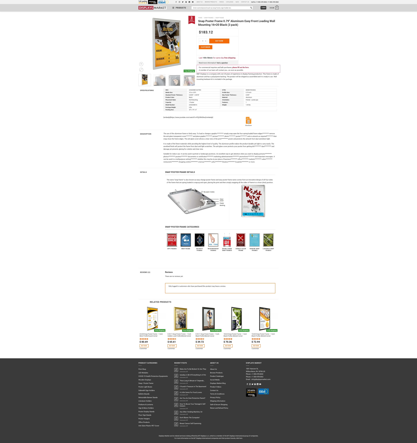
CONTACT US (245, 2)
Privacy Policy (215, 397)
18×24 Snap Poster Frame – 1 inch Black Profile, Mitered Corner (235, 335)
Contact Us (214, 390)
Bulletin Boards (143, 394)
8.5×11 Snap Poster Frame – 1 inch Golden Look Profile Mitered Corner (179, 335)
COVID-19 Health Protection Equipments (153, 376)
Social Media (215, 380)
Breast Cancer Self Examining (190, 423)
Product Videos (215, 387)
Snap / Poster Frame (145, 383)
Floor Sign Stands (144, 415)
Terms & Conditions (217, 394)
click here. (239, 438)
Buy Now (219, 41)
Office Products (144, 422)
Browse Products (216, 373)
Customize (205, 47)
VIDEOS (221, 2)
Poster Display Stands (146, 412)
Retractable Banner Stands (148, 397)
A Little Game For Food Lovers (191, 392)
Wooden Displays (144, 380)
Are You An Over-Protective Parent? (192, 398)
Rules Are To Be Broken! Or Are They (193, 369)
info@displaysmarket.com (260, 379)
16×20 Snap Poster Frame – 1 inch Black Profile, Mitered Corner (263, 335)
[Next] (191, 44)
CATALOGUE (229, 2)
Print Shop (142, 369)
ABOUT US (199, 2)
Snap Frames (208, 18)
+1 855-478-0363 (273, 2)
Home (200, 18)
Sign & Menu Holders (146, 408)
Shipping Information (217, 401)
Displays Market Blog (218, 383)
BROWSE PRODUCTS (211, 2)
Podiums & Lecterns (145, 405)
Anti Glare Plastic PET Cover (148, 426)
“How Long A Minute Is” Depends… (192, 381)
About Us (213, 369)
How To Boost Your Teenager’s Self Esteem (192, 405)
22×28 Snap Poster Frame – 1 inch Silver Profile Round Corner (151, 335)
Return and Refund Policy (219, 408)
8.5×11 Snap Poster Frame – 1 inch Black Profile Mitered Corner (207, 335)
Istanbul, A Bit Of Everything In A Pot (193, 375)
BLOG (237, 2)
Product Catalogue (217, 376)
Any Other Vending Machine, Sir (191, 412)
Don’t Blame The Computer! (190, 418)
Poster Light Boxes (145, 387)
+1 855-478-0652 (261, 2)
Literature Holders (145, 401)
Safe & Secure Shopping (218, 405)
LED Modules (143, 373)
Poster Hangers (144, 419)
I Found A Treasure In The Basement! (193, 387)
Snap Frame (219, 18)
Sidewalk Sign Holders (146, 390)
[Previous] (142, 44)
